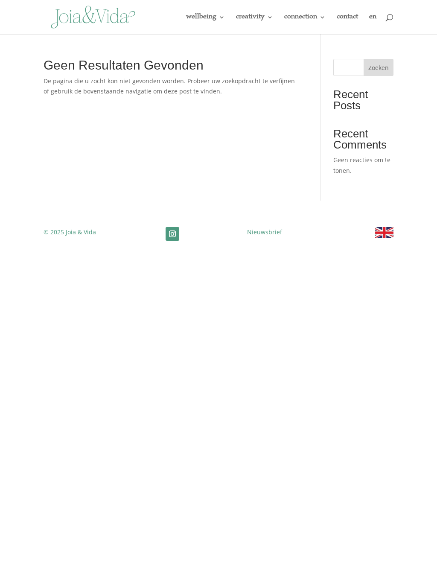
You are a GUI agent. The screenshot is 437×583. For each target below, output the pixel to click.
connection (300, 17)
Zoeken (378, 68)
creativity (250, 17)
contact (347, 17)
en (372, 17)
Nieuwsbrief (264, 232)
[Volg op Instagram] (172, 234)
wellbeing (201, 17)
